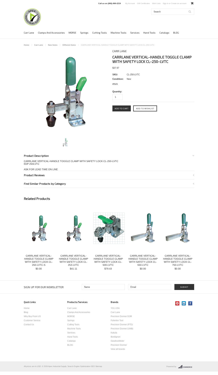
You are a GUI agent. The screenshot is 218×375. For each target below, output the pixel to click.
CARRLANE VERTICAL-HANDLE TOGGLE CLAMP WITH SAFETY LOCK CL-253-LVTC (73, 260)
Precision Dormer (119, 345)
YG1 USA (115, 308)
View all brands (118, 349)
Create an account (178, 3)
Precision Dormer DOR (121, 316)
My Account (130, 3)
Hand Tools (149, 32)
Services (134, 32)
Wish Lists (156, 3)
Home (26, 45)
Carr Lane (29, 32)
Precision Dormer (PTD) (122, 324)
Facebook (190, 303)
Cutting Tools (99, 32)
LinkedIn (184, 303)
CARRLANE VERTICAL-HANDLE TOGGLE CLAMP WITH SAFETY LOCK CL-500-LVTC (108, 260)
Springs (84, 32)
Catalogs (164, 32)
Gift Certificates (143, 3)
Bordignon (115, 337)
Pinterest (177, 303)
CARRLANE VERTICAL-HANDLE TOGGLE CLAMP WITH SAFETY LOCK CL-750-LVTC (177, 260)
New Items (52, 45)
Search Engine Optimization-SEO (81, 366)
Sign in (165, 3)
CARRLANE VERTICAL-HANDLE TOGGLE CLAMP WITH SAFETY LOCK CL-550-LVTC (143, 260)
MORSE (72, 32)
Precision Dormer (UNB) (122, 328)
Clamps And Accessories (51, 32)
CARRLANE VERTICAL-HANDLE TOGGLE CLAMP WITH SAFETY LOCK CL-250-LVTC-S (38, 260)
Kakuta (114, 333)
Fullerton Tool (117, 320)
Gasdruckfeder (117, 341)
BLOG (176, 32)
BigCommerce (186, 367)
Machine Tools (118, 32)
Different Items (69, 45)
